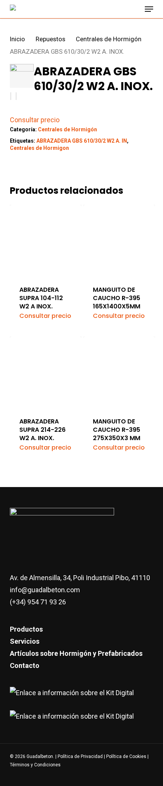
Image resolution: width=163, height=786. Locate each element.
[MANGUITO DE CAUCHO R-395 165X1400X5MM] (119, 240)
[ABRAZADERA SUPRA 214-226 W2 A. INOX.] (46, 372)
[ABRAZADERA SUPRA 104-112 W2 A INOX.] (46, 240)
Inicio (17, 39)
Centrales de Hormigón (108, 39)
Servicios (24, 641)
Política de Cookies (126, 756)
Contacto (24, 665)
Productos (26, 629)
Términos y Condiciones (35, 764)
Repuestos (50, 39)
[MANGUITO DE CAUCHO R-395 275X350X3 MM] (119, 372)
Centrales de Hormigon (39, 148)
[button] (149, 9)
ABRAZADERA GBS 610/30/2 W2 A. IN (81, 141)
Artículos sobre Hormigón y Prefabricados (76, 653)
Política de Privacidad (81, 756)
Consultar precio (35, 120)
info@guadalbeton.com (45, 590)
